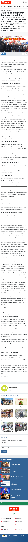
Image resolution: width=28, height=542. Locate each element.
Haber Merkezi (13, 387)
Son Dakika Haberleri (6, 529)
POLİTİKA (21, 6)
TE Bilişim (17, 540)
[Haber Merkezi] (4, 388)
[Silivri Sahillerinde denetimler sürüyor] (7, 401)
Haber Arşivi (19, 529)
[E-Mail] (10, 390)
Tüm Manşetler (19, 525)
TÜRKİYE (3, 6)
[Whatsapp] (14, 514)
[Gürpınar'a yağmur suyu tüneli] (21, 426)
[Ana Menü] (26, 2)
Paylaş (4, 53)
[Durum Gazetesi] (6, 2)
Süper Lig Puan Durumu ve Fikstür (7, 525)
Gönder (4, 451)
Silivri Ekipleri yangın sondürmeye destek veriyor (20, 418)
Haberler (3, 10)
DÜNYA (16, 6)
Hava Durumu (19, 518)
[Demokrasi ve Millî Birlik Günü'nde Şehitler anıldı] (7, 426)
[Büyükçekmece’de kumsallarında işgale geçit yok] (7, 413)
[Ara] (24, 2)
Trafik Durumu (19, 521)
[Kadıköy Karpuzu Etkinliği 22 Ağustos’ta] (21, 401)
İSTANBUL (9, 6)
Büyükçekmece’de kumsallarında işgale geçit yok (6, 418)
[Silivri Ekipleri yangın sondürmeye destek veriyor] (21, 413)
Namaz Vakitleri (6, 521)
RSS (5, 535)
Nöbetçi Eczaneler (7, 518)
